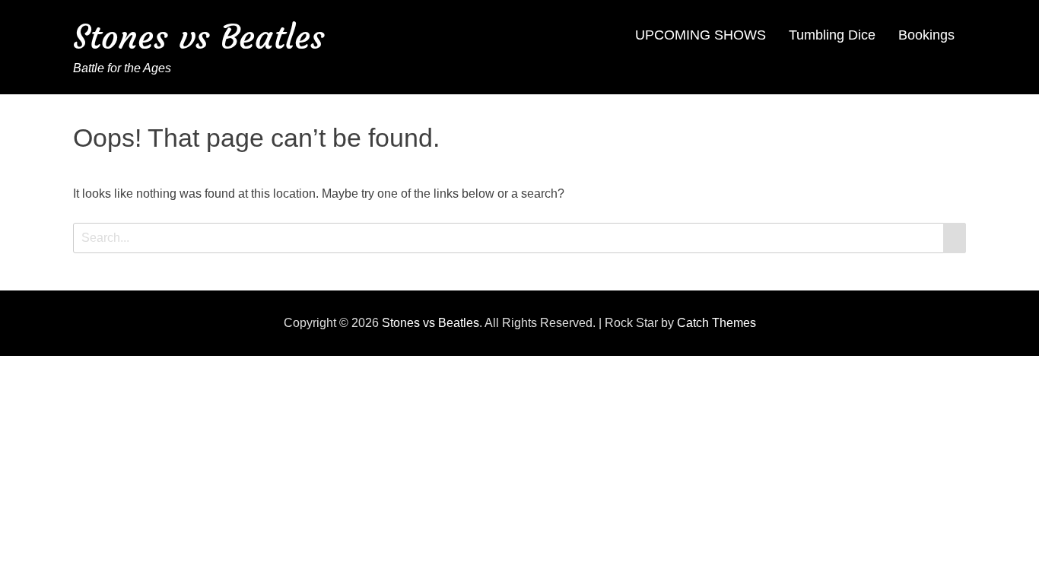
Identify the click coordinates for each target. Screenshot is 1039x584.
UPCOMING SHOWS (700, 35)
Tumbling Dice (832, 35)
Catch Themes (716, 322)
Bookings (926, 35)
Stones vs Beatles (199, 37)
